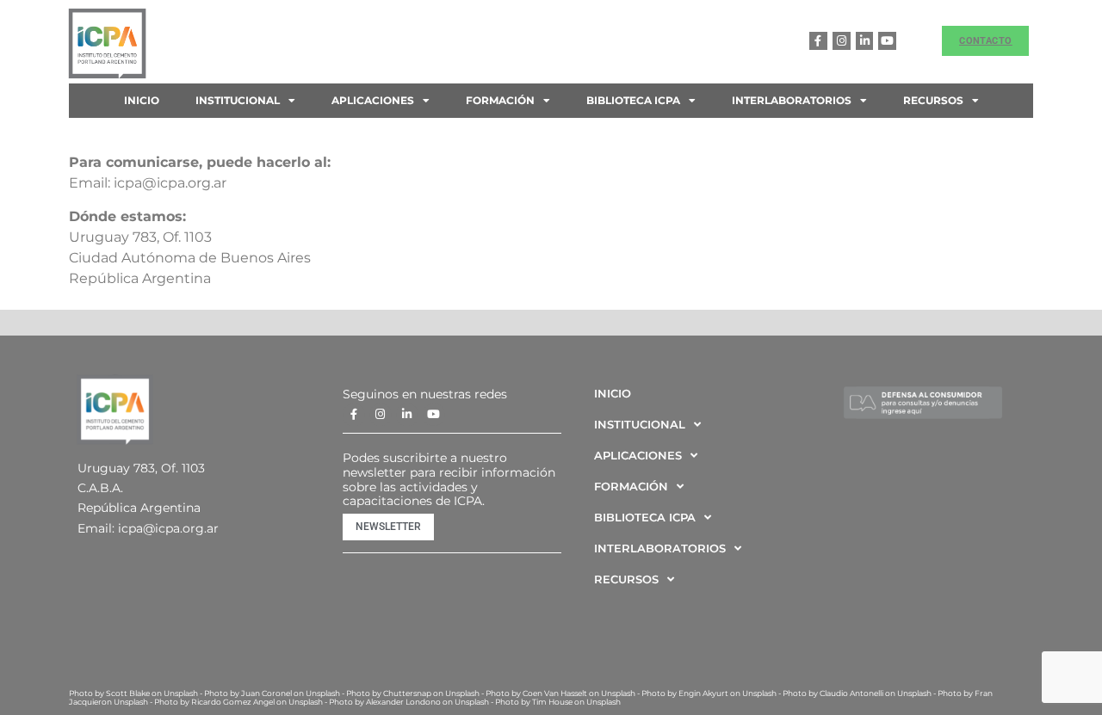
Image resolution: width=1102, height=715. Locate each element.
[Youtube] (887, 41)
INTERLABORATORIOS (791, 100)
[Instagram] (842, 41)
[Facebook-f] (818, 41)
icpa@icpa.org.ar (168, 528)
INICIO (141, 100)
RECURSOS (933, 100)
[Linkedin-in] (865, 41)
